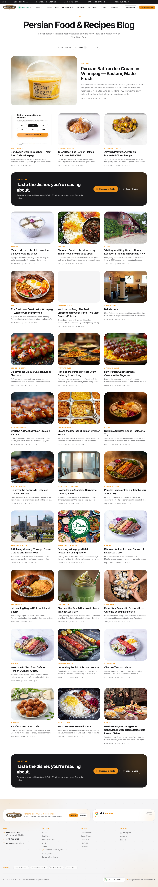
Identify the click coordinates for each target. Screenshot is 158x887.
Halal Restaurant (20, 868)
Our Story (46, 836)
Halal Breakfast (55, 868)
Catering (81, 7)
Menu (57, 7)
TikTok (123, 840)
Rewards (104, 7)
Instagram (127, 832)
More (113, 7)
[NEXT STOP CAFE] (9, 7)
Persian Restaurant (38, 868)
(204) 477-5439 (12, 839)
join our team (14, 2)
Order (72, 815)
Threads (123, 836)
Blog (44, 843)
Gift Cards (93, 7)
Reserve (83, 815)
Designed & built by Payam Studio (140, 880)
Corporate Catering (40, 2)
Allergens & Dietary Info (54, 850)
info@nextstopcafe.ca (15, 843)
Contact (45, 846)
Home (49, 7)
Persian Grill (70, 868)
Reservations (68, 7)
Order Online (148, 7)
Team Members (48, 839)
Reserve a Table (107, 189)
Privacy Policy (47, 853)
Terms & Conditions (50, 857)
